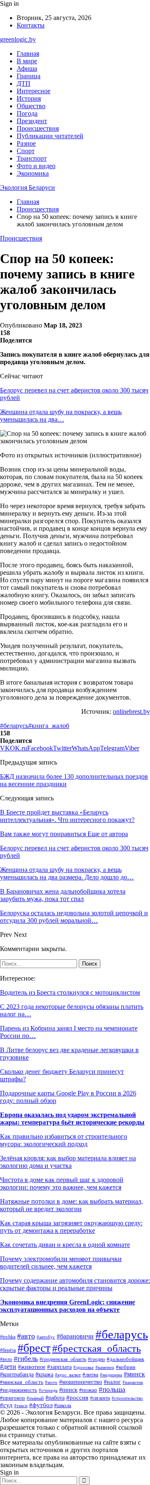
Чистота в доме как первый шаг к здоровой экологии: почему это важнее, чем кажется (61, 1183)
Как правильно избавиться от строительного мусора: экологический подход (63, 1140)
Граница (28, 75)
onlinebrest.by (131, 711)
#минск (134, 1374)
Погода (27, 113)
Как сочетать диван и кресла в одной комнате (65, 1244)
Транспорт (32, 158)
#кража (44, 1374)
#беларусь (14, 725)
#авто (26, 1336)
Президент (32, 120)
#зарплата (59, 1366)
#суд (6, 1405)
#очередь (48, 1390)
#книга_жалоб (48, 725)
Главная (28, 53)
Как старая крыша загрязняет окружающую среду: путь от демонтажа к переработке (71, 1226)
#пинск (68, 1389)
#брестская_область (96, 1348)
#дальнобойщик (125, 1359)
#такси (21, 1405)
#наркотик (132, 1382)
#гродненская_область (63, 1359)
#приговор (12, 1398)
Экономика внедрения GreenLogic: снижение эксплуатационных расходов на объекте (67, 1306)
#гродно (96, 1359)
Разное (26, 143)
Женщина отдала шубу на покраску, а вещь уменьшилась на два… (61, 415)
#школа (62, 1405)
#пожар (88, 1390)
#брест (34, 1347)
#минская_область (21, 1382)
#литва (90, 1374)
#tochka (7, 1337)
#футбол (40, 1405)
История (29, 98)
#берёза (8, 1350)
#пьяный (35, 1398)
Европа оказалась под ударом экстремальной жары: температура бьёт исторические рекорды (72, 1118)
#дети (8, 1366)
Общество (31, 105)
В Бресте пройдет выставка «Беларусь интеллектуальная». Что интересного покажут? (67, 816)
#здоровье (83, 1367)
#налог (112, 1382)
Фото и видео (36, 165)
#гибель (26, 1359)
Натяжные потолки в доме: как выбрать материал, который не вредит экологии (71, 1205)
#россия (77, 1397)
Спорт (26, 150)
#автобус (46, 1336)
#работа (55, 1398)
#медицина (111, 1374)
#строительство (127, 1398)
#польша (112, 1389)
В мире (27, 61)
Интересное (33, 90)
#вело (6, 1359)
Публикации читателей (50, 135)
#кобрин (125, 1367)
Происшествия (38, 128)
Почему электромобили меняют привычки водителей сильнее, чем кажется (61, 1262)
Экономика (33, 173)
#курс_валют (68, 1374)
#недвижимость (18, 1390)
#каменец (104, 1367)
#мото (51, 1382)
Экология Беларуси (27, 187)
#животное (31, 1367)
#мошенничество (80, 1382)
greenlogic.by (18, 39)
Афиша (27, 68)
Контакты (31, 25)
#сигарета (100, 1398)
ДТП (23, 83)
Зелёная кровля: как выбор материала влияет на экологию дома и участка (68, 1162)
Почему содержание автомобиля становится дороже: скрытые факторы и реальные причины (75, 1284)
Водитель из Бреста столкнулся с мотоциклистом (70, 992)
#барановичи (75, 1336)
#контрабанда (17, 1374)
